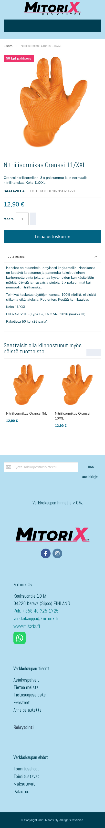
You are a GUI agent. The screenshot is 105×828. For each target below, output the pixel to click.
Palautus (21, 791)
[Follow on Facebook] (46, 553)
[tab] (52, 256)
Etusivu (8, 46)
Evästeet (21, 702)
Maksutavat (24, 784)
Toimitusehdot (26, 769)
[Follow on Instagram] (57, 553)
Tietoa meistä (26, 687)
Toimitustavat (26, 776)
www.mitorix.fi (26, 626)
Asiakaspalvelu (26, 680)
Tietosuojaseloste (29, 695)
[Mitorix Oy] (52, 8)
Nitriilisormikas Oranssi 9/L (26, 413)
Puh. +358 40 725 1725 (36, 611)
